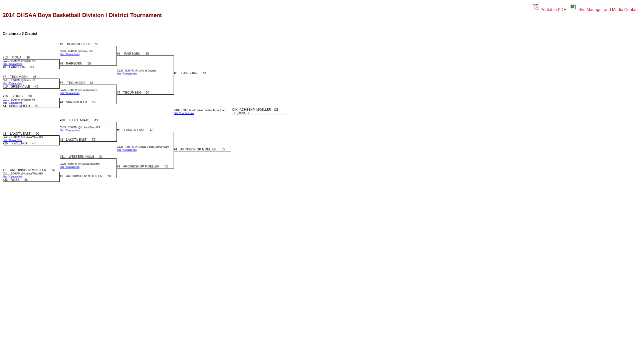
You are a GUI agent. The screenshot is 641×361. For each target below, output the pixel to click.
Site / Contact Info (69, 54)
